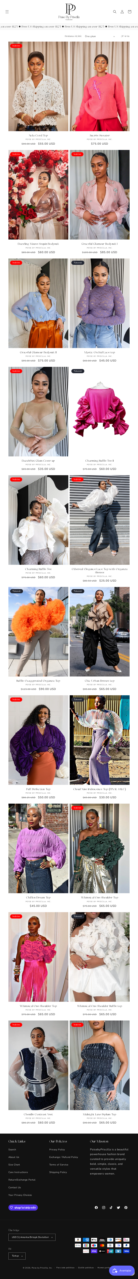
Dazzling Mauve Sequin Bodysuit (38, 244)
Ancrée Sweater (99, 135)
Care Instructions (18, 1172)
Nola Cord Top (38, 135)
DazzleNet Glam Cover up (38, 461)
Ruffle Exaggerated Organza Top (38, 681)
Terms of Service (58, 1164)
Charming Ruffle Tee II (99, 461)
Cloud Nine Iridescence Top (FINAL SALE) (99, 789)
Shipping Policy (58, 1172)
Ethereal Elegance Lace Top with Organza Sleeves (100, 571)
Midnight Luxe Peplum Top (99, 1114)
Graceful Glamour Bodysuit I (100, 244)
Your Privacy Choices (20, 1195)
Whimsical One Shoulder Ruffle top (99, 1006)
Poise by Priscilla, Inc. (42, 1268)
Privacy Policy (57, 1149)
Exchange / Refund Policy (63, 1157)
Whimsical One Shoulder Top (99, 897)
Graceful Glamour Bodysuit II (38, 352)
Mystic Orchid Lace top (99, 352)
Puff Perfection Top (38, 789)
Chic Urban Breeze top (100, 681)
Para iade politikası (65, 1267)
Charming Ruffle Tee (38, 569)
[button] (7, 11)
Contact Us (14, 1187)
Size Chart (14, 1164)
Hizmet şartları (104, 1267)
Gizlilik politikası (86, 1267)
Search (12, 1149)
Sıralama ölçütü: (73, 36)
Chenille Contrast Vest (38, 1114)
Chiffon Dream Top (38, 897)
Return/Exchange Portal (21, 1179)
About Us (13, 1157)
